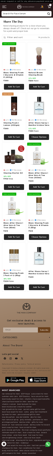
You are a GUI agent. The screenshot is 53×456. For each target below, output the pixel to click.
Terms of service (34, 364)
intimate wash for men (11, 432)
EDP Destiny (24, 396)
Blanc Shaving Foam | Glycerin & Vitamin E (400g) (14, 75)
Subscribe (44, 330)
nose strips (7, 435)
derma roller (24, 422)
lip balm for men (9, 414)
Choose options (39, 137)
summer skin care (10, 396)
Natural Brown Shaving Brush (36, 74)
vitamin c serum (9, 404)
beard (44, 432)
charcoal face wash (32, 437)
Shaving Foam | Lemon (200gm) (11, 124)
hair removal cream (19, 425)
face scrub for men (28, 427)
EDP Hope (25, 394)
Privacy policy (20, 364)
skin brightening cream (12, 437)
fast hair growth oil (40, 445)
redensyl (25, 443)
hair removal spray (10, 419)
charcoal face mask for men (14, 401)
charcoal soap (8, 440)
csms (26, 412)
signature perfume (42, 440)
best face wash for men (12, 412)
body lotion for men (10, 443)
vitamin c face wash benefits (37, 399)
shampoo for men (10, 448)
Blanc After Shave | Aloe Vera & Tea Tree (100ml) (38, 175)
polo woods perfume (11, 430)
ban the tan (33, 401)
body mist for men (10, 450)
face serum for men (39, 396)
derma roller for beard (40, 425)
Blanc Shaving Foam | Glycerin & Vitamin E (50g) (39, 225)
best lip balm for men (26, 404)
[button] (4, 7)
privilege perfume (10, 422)
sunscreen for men (39, 394)
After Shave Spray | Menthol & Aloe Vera (39, 124)
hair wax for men (35, 435)
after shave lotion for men (30, 450)
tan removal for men (11, 394)
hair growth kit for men (12, 409)
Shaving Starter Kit (13, 173)
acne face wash (20, 435)
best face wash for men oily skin (16, 445)
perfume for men (40, 419)
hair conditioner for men (29, 448)
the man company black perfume (36, 430)
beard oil (6, 425)
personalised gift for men (29, 414)
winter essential (29, 453)
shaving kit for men (24, 440)
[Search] (49, 14)
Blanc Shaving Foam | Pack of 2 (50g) (14, 274)
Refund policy (8, 364)
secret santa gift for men (34, 409)
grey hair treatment (38, 412)
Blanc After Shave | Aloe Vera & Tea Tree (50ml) (13, 225)
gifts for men (37, 422)
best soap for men (10, 427)
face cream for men (31, 432)
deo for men (35, 417)
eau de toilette (22, 417)
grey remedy (26, 419)
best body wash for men (12, 399)
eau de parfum (8, 417)
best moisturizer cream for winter (17, 407)
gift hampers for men (11, 453)
